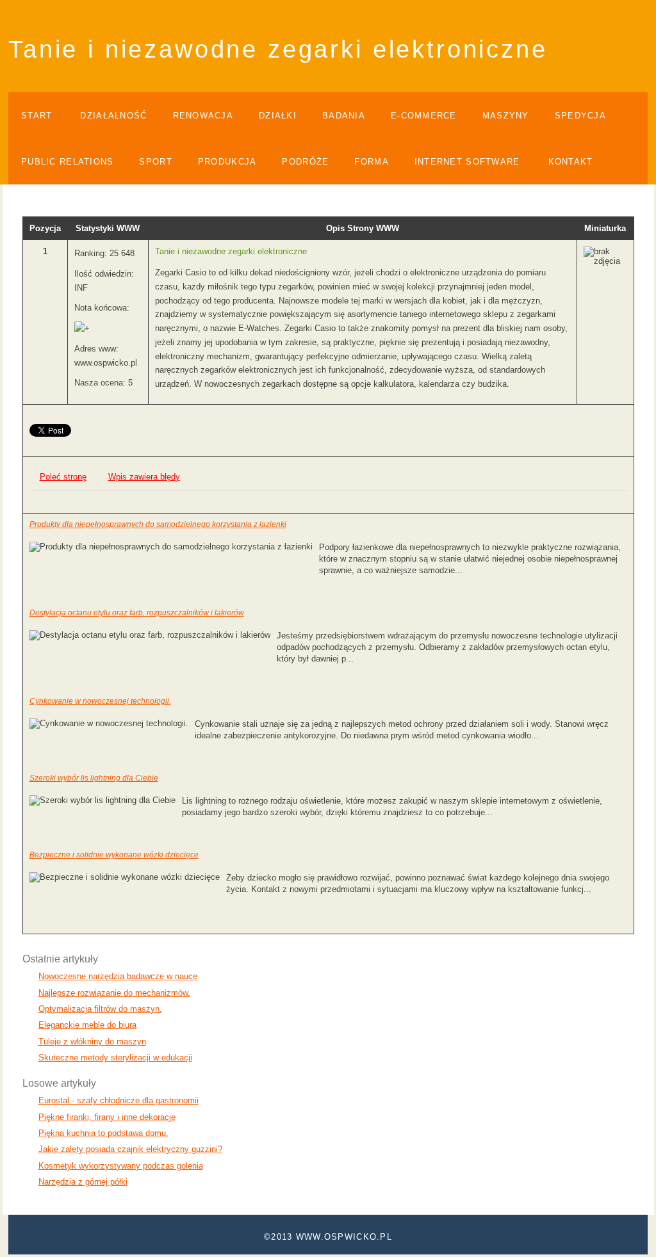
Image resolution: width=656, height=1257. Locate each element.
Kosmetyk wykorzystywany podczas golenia (120, 1166)
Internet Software (467, 161)
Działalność (113, 115)
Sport (155, 161)
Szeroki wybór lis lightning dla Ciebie (93, 778)
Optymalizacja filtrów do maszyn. (100, 1009)
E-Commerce (424, 115)
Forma (371, 161)
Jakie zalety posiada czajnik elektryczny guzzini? (130, 1149)
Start (36, 115)
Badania (343, 115)
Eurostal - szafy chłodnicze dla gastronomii (118, 1100)
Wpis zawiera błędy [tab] (144, 477)
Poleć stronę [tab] (63, 477)
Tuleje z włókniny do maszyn (92, 1041)
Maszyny (505, 115)
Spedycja (580, 115)
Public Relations (67, 161)
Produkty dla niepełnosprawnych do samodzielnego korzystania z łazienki (157, 524)
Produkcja (227, 161)
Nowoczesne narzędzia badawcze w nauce (117, 976)
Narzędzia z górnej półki (82, 1182)
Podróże (305, 161)
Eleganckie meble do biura (87, 1025)
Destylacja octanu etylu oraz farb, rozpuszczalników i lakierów (136, 612)
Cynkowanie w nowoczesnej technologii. (100, 701)
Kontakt (570, 161)
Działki (278, 115)
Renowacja (203, 115)
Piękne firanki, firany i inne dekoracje (107, 1117)
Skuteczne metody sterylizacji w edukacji (115, 1057)
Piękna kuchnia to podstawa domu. (103, 1133)
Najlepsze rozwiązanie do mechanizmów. (114, 993)
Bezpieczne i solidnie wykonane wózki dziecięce (114, 854)
